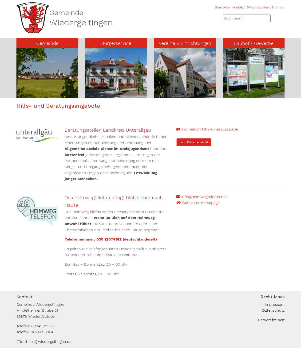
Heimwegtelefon (86, 212)
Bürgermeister (34, 52)
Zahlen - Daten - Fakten (43, 94)
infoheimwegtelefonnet (203, 197)
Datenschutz (273, 310)
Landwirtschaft (242, 77)
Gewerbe (236, 69)
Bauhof (234, 52)
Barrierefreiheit (271, 320)
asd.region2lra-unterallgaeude (209, 129)
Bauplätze (99, 94)
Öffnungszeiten (257, 7)
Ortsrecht (99, 77)
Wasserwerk (239, 61)
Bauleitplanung (104, 61)
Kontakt (238, 7)
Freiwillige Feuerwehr (178, 52)
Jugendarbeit (171, 77)
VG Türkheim (33, 86)
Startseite (222, 7)
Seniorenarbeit (172, 86)
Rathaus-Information (109, 86)
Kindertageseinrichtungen (182, 61)
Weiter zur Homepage (200, 202)
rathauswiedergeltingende (46, 341)
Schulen (166, 69)
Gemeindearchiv (36, 69)
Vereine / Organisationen (181, 94)
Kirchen (28, 77)
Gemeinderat (33, 61)
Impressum (275, 304)
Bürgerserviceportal (108, 52)
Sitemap (278, 7)
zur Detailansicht (193, 142)
